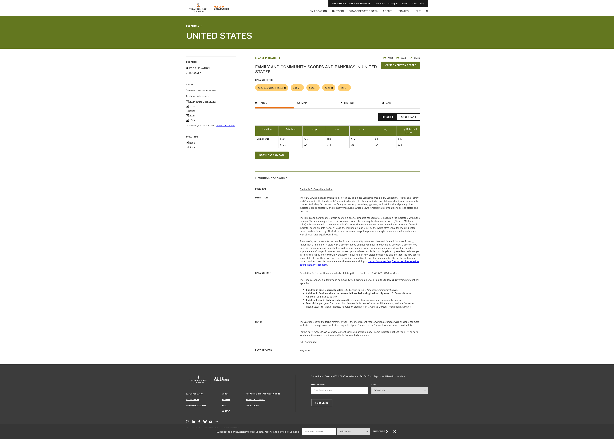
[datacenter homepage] (221, 8)
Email (403, 58)
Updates (403, 11)
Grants (413, 3)
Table (263, 102)
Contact (226, 411)
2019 (343, 87)
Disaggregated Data (363, 11)
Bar (388, 102)
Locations (192, 26)
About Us (380, 3)
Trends (349, 102)
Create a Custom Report (400, 65)
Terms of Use (252, 405)
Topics (404, 3)
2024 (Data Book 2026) (270, 87)
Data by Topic (192, 399)
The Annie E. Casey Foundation (351, 3)
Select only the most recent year (201, 90)
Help (417, 11)
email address (318, 384)
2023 (296, 87)
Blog (422, 3)
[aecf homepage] (198, 8)
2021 (327, 87)
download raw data (225, 125)
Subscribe (321, 402)
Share (417, 58)
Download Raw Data (271, 155)
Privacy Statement (255, 399)
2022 (312, 87)
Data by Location (194, 394)
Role (373, 384)
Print (390, 58)
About (387, 11)
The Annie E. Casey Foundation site (263, 394)
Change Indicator (266, 58)
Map (304, 102)
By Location (318, 11)
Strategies (392, 3)
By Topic (338, 11)
